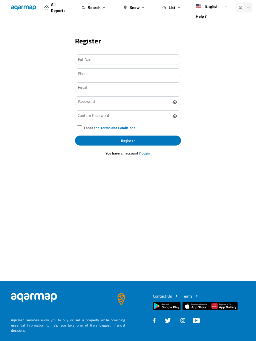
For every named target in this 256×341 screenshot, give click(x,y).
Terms (187, 296)
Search (94, 7)
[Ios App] (196, 306)
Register (128, 140)
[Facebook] (154, 320)
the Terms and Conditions (114, 128)
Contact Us (162, 296)
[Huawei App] (224, 306)
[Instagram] (182, 320)
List (172, 7)
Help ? (201, 16)
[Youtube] (196, 320)
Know (135, 7)
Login (146, 153)
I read (109, 128)
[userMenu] (244, 7)
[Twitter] (168, 320)
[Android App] (166, 306)
